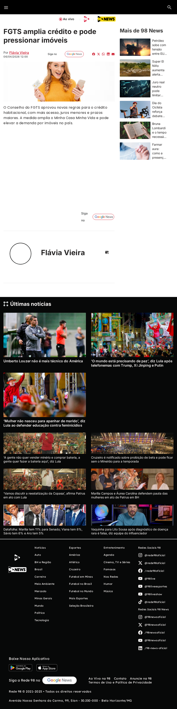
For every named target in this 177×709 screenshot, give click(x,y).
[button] (169, 7)
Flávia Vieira (19, 52)
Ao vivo (68, 19)
